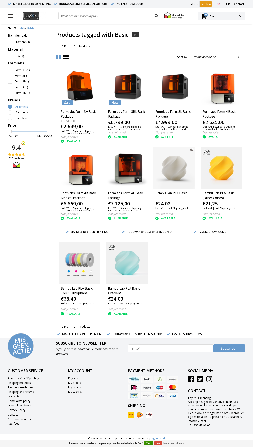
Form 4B (22, 93)
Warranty (14, 396)
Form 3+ (22, 70)
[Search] (156, 15)
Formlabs (21, 118)
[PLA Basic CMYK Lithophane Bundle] (79, 263)
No (158, 443)
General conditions (20, 405)
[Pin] (160, 395)
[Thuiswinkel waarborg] (174, 15)
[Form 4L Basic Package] (127, 168)
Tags (21, 27)
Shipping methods (19, 383)
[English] (218, 4)
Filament (22, 42)
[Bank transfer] (147, 379)
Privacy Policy (16, 410)
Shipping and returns (21, 392)
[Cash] (160, 379)
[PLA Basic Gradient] (127, 263)
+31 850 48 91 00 (199, 425)
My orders (74, 383)
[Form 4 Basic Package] (221, 86)
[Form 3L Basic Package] (174, 86)
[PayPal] (147, 395)
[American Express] (134, 379)
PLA (19, 56)
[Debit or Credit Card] (172, 379)
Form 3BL (23, 81)
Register (73, 378)
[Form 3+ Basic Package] (79, 86)
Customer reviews (19, 419)
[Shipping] (131, 415)
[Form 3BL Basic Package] (127, 86)
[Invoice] (147, 387)
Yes (148, 443)
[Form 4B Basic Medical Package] (79, 168)
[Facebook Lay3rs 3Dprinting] (191, 380)
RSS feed (13, 423)
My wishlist (75, 392)
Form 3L (22, 75)
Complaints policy (19, 401)
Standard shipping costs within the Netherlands (77, 132)
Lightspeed (158, 438)
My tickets (74, 387)
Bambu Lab (22, 112)
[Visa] (172, 395)
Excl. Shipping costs (178, 208)
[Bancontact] (134, 395)
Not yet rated (69, 137)
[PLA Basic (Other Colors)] (221, 168)
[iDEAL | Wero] (134, 387)
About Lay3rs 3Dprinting (23, 378)
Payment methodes (20, 387)
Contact (13, 414)
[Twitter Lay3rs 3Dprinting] (200, 380)
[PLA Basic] (174, 168)
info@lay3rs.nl (197, 421)
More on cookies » (173, 443)
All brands (21, 106)
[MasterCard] (172, 387)
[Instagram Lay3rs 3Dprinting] (209, 380)
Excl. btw (206, 4)
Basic (30, 27)
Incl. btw (193, 4)
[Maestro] (160, 387)
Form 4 (21, 87)
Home (12, 27)
